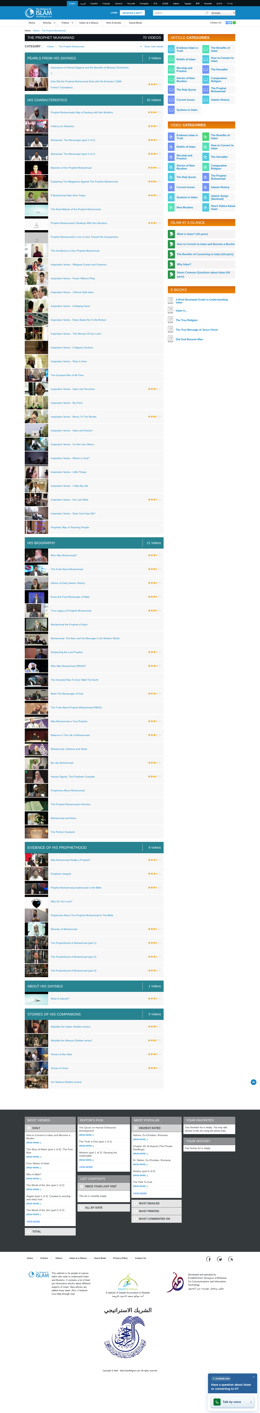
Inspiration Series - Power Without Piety (73, 278)
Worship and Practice (184, 69)
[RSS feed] (230, 1259)
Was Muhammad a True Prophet (69, 721)
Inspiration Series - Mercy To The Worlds (73, 416)
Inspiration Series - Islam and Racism (72, 430)
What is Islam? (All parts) (192, 233)
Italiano (176, 3)
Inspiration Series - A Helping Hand (70, 306)
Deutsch (118, 3)
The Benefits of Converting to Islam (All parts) (205, 254)
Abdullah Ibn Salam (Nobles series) (70, 1026)
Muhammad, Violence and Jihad (69, 749)
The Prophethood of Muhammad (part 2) (73, 956)
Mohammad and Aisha (63, 818)
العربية (83, 3)
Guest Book (135, 22)
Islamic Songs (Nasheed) (219, 197)
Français (106, 3)
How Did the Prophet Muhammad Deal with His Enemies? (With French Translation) (86, 84)
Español (94, 3)
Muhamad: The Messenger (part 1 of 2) (73, 140)
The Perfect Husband (63, 832)
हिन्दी (197, 3)
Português (144, 3)
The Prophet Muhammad (71, 46)
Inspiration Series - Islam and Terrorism (73, 389)
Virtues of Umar (59, 1068)
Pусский (131, 3)
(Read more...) (33, 1143)
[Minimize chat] (254, 1377)
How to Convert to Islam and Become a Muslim (206, 244)
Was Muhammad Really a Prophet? (70, 860)
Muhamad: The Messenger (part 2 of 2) (73, 153)
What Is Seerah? (60, 998)
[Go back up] (253, 1082)
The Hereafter (219, 69)
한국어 (219, 3)
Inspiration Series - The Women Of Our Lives (76, 333)
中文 (155, 3)
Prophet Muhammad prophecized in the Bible (76, 887)
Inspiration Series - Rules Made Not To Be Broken (78, 319)
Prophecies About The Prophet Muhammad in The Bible (82, 915)
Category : (33, 46)
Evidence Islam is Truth (187, 49)
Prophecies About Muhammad (68, 790)
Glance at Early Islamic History (68, 583)
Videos (65, 22)
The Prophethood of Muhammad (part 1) (73, 943)
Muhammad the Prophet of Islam (69, 624)
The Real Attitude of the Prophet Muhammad (76, 209)
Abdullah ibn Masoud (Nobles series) (71, 1040)
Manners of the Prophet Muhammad (71, 167)
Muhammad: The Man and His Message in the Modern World (85, 638)
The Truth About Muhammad (67, 569)
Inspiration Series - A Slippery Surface (72, 347)
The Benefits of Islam (220, 49)
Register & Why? (132, 13)
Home (32, 22)
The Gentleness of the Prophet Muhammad (75, 250)
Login (114, 13)
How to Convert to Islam (222, 59)
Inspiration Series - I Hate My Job (69, 485)
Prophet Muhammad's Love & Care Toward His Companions (84, 236)
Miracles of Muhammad (64, 929)
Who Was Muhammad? (64, 555)
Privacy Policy (120, 1258)
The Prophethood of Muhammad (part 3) (73, 970)
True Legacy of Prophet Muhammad (71, 610)
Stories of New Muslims (186, 80)
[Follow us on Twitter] (220, 1259)
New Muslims (185, 207)
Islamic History (220, 99)
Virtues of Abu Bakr (61, 1054)
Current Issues (186, 99)
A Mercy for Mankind (62, 126)
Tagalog (187, 3)
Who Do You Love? (61, 901)
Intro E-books (113, 22)
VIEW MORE (33, 1221)
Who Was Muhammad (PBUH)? (68, 666)
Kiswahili (208, 3)
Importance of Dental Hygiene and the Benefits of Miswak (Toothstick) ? (90, 70)
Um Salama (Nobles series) (66, 1082)
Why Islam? (184, 264)
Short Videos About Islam (223, 207)
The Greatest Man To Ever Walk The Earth (74, 679)
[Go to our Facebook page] (209, 1259)
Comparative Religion (219, 80)
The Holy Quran (186, 89)
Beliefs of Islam (186, 59)
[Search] (206, 13)
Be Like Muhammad (62, 762)
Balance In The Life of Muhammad (70, 735)
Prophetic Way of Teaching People (70, 527)
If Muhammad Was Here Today (68, 195)
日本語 (165, 3)
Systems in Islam (187, 109)
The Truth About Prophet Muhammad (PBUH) (76, 707)
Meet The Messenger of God (67, 693)
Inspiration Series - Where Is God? (70, 458)
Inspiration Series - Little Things (68, 472)
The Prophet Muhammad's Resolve (70, 804)
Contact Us (215, 22)
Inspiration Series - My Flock (67, 402)
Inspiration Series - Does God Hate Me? (73, 513)
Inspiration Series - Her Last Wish (69, 499)
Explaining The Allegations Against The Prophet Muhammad (84, 181)
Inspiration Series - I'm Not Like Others (72, 444)
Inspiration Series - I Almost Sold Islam (72, 292)
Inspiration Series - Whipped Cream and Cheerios (78, 264)
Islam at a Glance (88, 22)
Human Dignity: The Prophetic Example (73, 776)
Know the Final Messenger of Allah (70, 596)
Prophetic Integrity (61, 873)
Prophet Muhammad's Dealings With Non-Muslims (79, 223)
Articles (47, 22)
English (72, 3)
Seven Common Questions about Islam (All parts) (203, 274)
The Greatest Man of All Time (67, 375)
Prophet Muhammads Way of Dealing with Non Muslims (82, 112)
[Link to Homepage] (38, 12)
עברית (230, 3)
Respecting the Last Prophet (67, 652)
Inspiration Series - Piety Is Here (69, 361)
